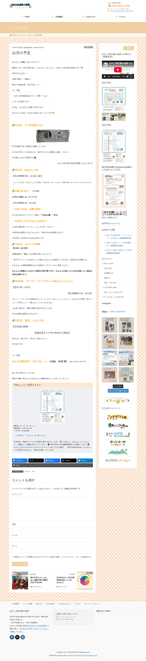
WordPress (60, 655)
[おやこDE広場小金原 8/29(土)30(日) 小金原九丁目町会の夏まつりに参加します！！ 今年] (126, 325)
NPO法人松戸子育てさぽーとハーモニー (33, 629)
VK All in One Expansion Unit (88, 655)
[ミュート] (127, 76)
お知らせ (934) (108, 263)
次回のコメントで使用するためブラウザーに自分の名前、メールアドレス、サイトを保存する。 (53, 557)
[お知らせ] (85, 577)
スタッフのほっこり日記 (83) (113, 297)
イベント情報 (27, 604)
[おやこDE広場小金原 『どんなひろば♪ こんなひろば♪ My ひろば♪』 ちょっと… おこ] (126, 341)
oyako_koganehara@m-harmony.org (121, 11)
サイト (14, 546)
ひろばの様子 (50, 604)
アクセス (77, 604)
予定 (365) (108, 268)
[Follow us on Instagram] (22, 637)
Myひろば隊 (109, 230)
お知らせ (88, 47)
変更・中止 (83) (110, 283)
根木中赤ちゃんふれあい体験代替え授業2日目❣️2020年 (39, 580)
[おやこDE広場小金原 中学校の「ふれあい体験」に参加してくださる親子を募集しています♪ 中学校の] (126, 375)
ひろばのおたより (64, 604)
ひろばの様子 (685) (110, 287)
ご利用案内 (19, 435)
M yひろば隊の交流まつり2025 (119, 250)
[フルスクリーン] (131, 76)
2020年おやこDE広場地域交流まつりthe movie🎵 (65, 580)
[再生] (105, 76)
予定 (33, 471)
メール (14, 535)
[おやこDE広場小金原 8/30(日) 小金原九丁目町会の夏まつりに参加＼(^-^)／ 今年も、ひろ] (109, 325)
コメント (17, 494)
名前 (14, 524)
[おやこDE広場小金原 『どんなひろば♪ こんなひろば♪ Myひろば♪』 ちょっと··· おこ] (109, 375)
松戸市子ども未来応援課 (37, 626)
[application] (118, 70)
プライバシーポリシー (92, 604)
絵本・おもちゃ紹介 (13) (113, 292)
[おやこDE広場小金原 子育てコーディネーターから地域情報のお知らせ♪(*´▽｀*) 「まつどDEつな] (109, 341)
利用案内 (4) (108, 273)
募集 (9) (107, 278)
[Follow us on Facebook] (12, 637)
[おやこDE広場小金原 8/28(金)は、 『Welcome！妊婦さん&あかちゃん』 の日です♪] (109, 358)
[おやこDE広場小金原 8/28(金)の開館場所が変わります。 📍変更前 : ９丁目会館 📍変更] (126, 358)
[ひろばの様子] (20, 575)
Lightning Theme (72, 655)
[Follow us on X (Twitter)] (17, 637)
